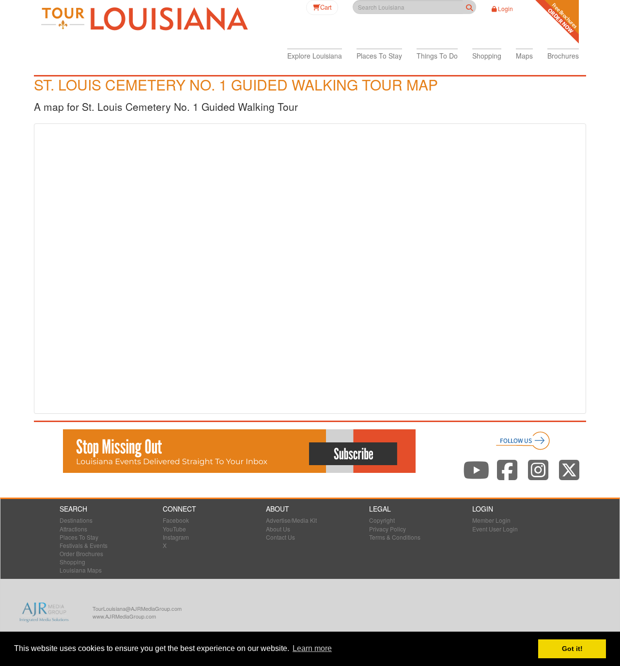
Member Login (491, 520)
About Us (278, 529)
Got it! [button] (572, 648)
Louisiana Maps (81, 570)
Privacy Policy (387, 529)
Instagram (176, 537)
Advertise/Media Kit (291, 520)
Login (505, 8)
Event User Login (495, 529)
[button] (314, 55)
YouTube (174, 529)
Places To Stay (79, 537)
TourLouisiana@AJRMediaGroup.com (137, 608)
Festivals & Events (84, 545)
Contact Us (280, 537)
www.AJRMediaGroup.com (124, 616)
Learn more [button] (312, 648)
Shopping (72, 562)
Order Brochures (81, 553)
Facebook (176, 520)
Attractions (73, 529)
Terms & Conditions (394, 537)
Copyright (382, 520)
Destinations (76, 520)
